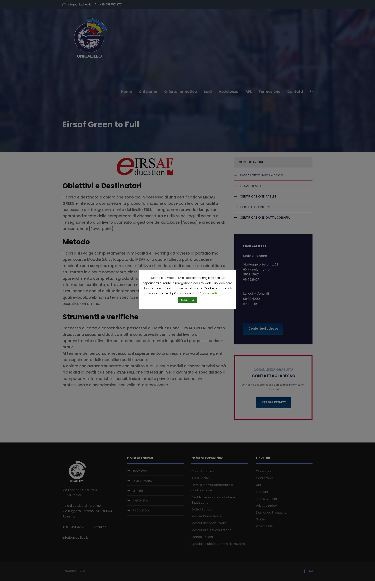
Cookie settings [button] (210, 293)
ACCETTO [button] (187, 300)
